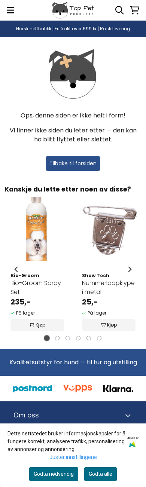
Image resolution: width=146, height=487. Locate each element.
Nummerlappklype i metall (108, 287)
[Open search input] (119, 10)
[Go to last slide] (16, 269)
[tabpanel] (37, 269)
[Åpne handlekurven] (134, 10)
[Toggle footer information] (129, 416)
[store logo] (73, 10)
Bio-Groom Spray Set (35, 287)
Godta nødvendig (54, 474)
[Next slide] (130, 269)
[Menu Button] (10, 10)
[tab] (47, 338)
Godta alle (100, 474)
